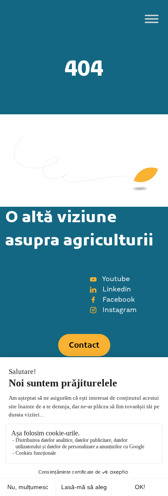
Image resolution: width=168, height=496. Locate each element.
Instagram (118, 310)
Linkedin (115, 289)
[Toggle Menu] (152, 19)
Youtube (115, 279)
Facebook (117, 299)
